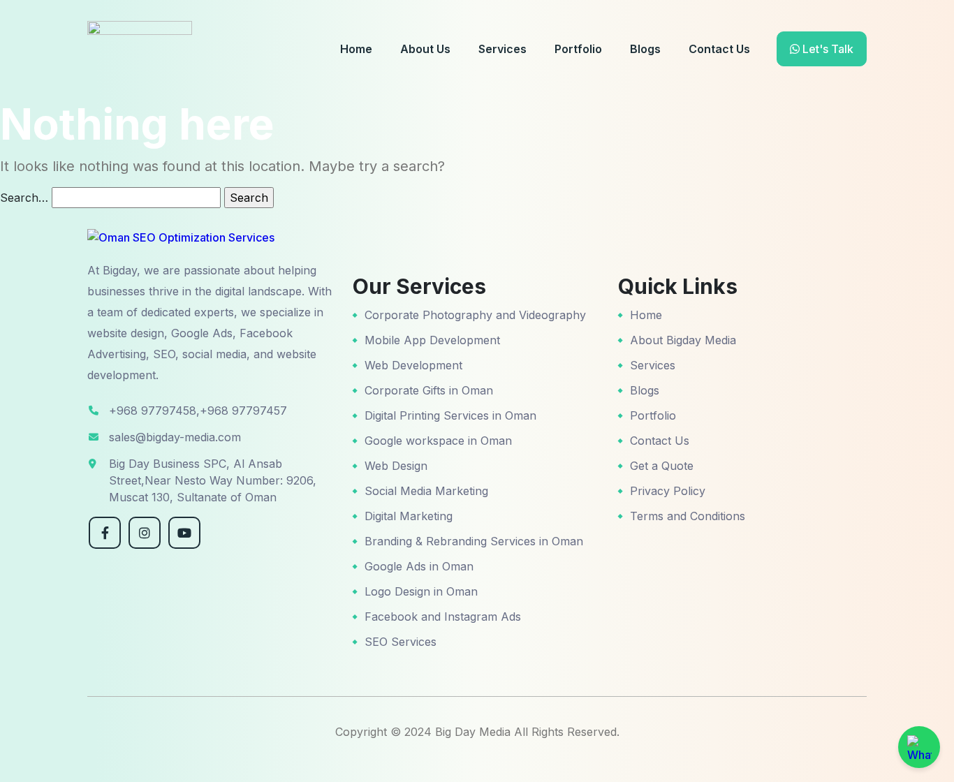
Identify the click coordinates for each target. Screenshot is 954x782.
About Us (425, 49)
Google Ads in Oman (419, 566)
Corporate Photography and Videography (475, 315)
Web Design (396, 466)
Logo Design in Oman (421, 591)
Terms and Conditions (687, 516)
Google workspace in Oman (438, 441)
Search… (24, 198)
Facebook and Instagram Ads (443, 617)
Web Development (413, 365)
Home (356, 49)
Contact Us (719, 49)
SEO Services (400, 642)
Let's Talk (826, 49)
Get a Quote (662, 466)
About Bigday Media (683, 340)
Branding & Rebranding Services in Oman (474, 541)
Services (502, 49)
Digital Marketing (409, 516)
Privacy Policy (667, 491)
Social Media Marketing (426, 491)
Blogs (645, 49)
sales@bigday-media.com (175, 437)
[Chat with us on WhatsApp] (919, 747)
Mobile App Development (432, 340)
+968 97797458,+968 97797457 (198, 411)
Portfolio (578, 49)
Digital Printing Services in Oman (450, 415)
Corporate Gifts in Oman (429, 390)
